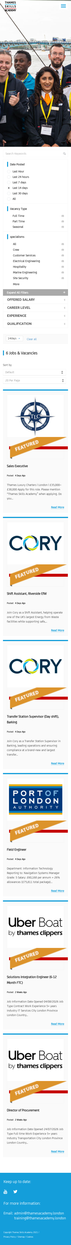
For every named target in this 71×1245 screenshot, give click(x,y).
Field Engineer (16, 849)
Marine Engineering (38, 272)
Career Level (19, 308)
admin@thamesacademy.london (39, 1213)
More (16, 284)
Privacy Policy (10, 1237)
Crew (38, 249)
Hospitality (38, 266)
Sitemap (21, 1237)
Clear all (32, 339)
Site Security (38, 278)
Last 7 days (19, 182)
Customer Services (38, 255)
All (14, 198)
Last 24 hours (21, 176)
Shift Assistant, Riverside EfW (27, 593)
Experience (16, 316)
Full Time (38, 215)
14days (12, 338)
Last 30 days (20, 193)
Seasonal (38, 226)
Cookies (30, 1237)
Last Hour (18, 171)
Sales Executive (17, 466)
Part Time (38, 221)
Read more (57, 507)
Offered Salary (21, 300)
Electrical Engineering (38, 261)
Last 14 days (20, 187)
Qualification (19, 324)
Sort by (7, 365)
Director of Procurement (23, 1110)
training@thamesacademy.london (40, 1218)
